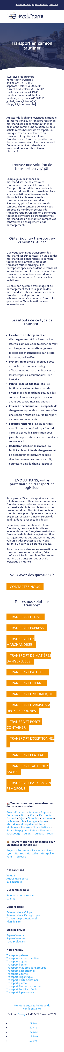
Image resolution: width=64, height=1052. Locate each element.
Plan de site (13, 921)
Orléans (46, 827)
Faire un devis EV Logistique (23, 915)
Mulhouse (12, 827)
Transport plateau (17, 983)
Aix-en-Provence (16, 812)
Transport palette (17, 955)
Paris (9, 830)
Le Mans (11, 821)
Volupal (11, 875)
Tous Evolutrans (16, 941)
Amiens (33, 812)
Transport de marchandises (23, 958)
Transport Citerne (17, 973)
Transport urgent (16, 961)
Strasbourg (13, 833)
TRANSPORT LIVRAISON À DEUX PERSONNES (28, 708)
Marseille (12, 824)
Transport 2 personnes (20, 992)
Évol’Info (53, 4)
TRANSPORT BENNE (25, 617)
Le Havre (47, 818)
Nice (35, 827)
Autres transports (17, 878)
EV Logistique (14, 881)
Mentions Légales (24, 1005)
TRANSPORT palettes (27, 672)
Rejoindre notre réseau (20, 895)
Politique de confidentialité (36, 1007)
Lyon (43, 821)
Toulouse (38, 833)
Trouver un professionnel (21, 918)
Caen (33, 815)
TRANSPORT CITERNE (27, 683)
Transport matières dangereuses (26, 967)
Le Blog (10, 898)
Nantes (25, 827)
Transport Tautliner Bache (22, 989)
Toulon (26, 833)
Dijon (22, 818)
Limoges (32, 821)
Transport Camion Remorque (23, 986)
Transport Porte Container (22, 980)
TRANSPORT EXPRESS (27, 627)
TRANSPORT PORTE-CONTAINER (24, 724)
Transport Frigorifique (19, 976)
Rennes (44, 830)
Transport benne (16, 964)
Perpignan (21, 830)
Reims (34, 830)
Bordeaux (12, 815)
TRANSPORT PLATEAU (27, 755)
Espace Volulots (40, 4)
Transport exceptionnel (20, 970)
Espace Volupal (23, 4)
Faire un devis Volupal (19, 912)
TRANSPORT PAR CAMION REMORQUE (28, 785)
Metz (40, 824)
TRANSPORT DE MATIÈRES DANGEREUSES (28, 658)
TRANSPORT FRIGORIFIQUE (31, 694)
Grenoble (33, 818)
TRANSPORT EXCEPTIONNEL (32, 738)
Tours (50, 833)
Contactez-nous (25, 586)
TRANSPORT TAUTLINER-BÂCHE (27, 769)
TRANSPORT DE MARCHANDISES (20, 641)
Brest (24, 815)
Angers (45, 812)
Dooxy (21, 1014)
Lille (21, 821)
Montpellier (27, 824)
